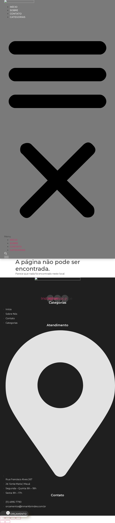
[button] (57, 128)
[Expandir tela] (7, 518)
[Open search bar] (5, 253)
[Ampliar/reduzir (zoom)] (2, 518)
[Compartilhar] (13, 518)
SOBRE (14, 243)
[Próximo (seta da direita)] (7, 521)
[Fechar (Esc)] (18, 518)
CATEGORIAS (17, 17)
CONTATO (16, 246)
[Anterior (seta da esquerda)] (2, 521)
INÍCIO (13, 240)
